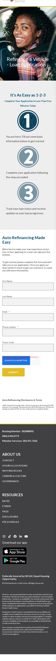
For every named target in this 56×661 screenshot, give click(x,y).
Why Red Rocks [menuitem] (12, 470)
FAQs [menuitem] (5, 511)
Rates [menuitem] (6, 501)
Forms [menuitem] (6, 506)
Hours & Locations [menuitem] (14, 465)
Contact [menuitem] (8, 460)
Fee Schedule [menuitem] (10, 521)
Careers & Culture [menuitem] (14, 475)
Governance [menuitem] (10, 481)
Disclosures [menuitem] (10, 516)
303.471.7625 (30, 440)
